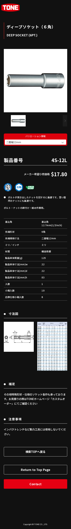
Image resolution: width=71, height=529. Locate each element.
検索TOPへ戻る (36, 452)
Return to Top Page (35, 470)
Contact (35, 484)
